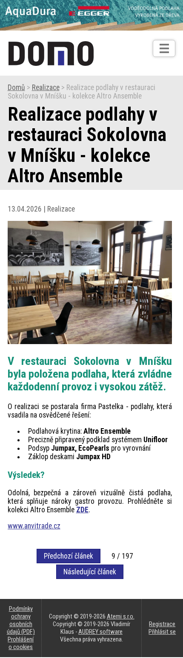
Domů (16, 87)
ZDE (82, 510)
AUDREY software (100, 631)
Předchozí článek (68, 556)
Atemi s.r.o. (120, 616)
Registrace (162, 624)
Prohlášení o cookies (21, 643)
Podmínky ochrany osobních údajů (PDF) (21, 620)
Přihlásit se (162, 631)
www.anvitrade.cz (34, 526)
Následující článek (89, 572)
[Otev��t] (164, 48)
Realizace (46, 87)
